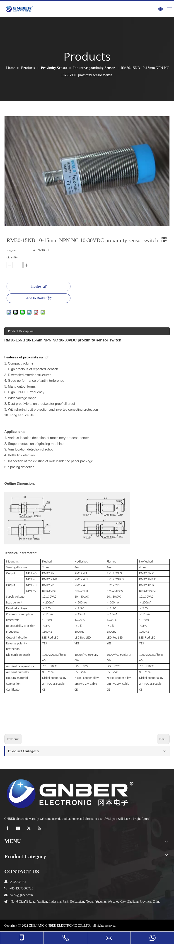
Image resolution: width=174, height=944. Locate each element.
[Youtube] (40, 828)
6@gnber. (21, 895)
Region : (12, 250)
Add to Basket (36, 298)
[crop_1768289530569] (70, 793)
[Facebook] (8, 828)
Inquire (36, 286)
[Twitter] (29, 828)
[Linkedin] (18, 828)
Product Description (21, 331)
